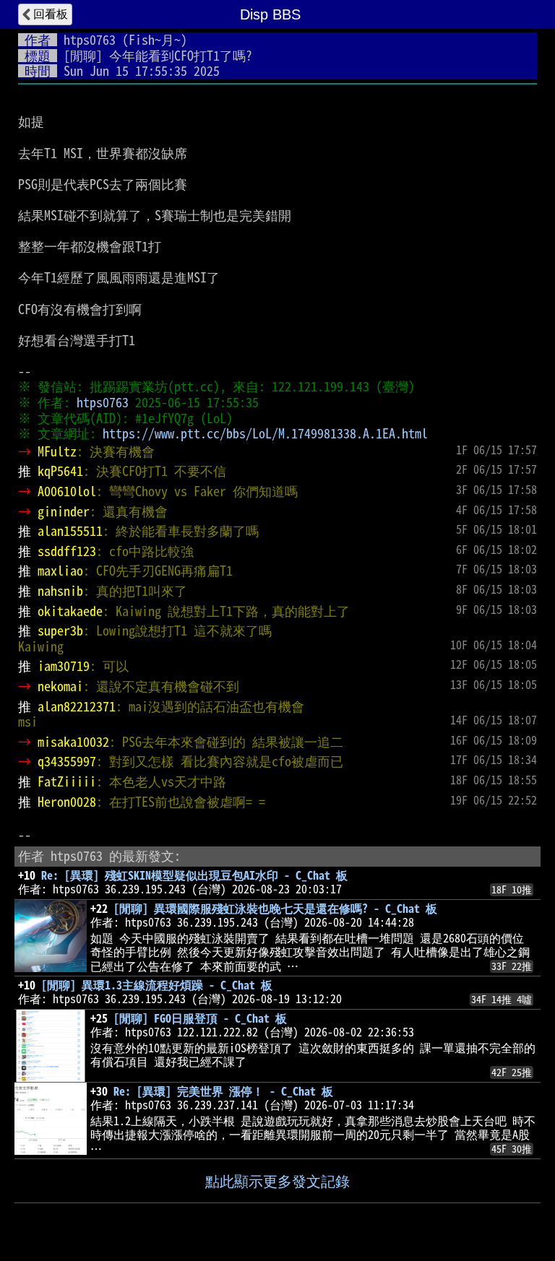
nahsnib (60, 590)
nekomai (60, 686)
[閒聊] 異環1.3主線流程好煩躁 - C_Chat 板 (156, 985)
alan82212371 (77, 706)
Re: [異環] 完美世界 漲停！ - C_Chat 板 (223, 1091)
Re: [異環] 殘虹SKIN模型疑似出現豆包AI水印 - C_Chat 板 (194, 875)
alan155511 (70, 530)
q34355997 (67, 761)
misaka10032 (73, 741)
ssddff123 (67, 551)
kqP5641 (60, 470)
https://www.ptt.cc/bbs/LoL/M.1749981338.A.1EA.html (265, 433)
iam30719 (64, 665)
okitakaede (70, 611)
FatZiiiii (67, 781)
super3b (60, 630)
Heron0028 (67, 801)
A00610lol (67, 491)
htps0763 (90, 39)
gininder (64, 511)
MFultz (57, 451)
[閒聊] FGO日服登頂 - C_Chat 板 (200, 1018)
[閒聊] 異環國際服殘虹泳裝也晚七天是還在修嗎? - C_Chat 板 (275, 908)
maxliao (60, 570)
